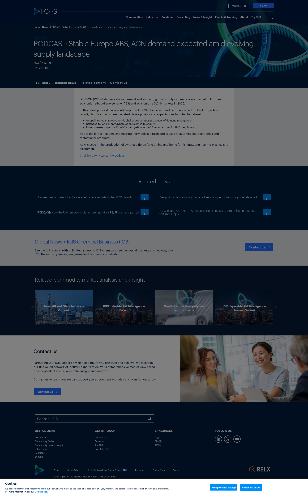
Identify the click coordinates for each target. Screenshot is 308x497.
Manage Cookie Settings (224, 487)
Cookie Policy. (41, 491)
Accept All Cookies (251, 487)
